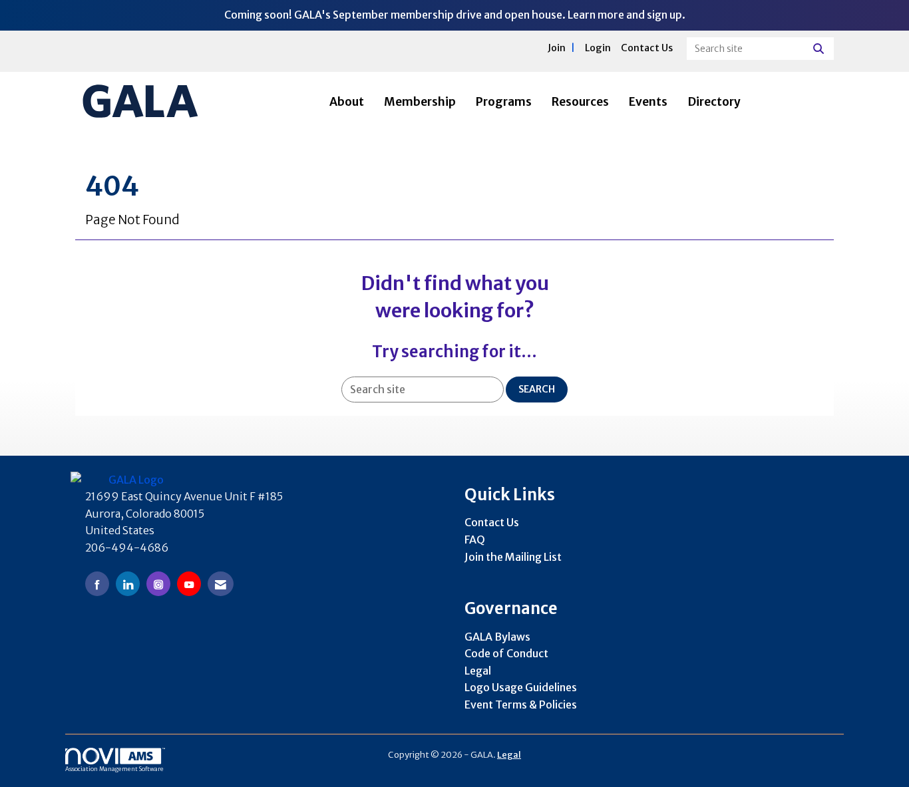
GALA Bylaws (497, 636)
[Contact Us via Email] (221, 583)
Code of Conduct (506, 653)
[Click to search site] (820, 48)
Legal (477, 670)
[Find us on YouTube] (189, 583)
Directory (714, 101)
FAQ (474, 539)
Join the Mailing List (513, 556)
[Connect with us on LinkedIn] (128, 583)
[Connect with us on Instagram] (158, 583)
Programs (504, 101)
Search (536, 389)
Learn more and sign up (625, 14)
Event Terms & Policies (520, 704)
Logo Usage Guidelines (520, 687)
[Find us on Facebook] (97, 583)
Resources (580, 101)
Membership (420, 101)
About (346, 101)
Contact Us (491, 522)
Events (648, 101)
